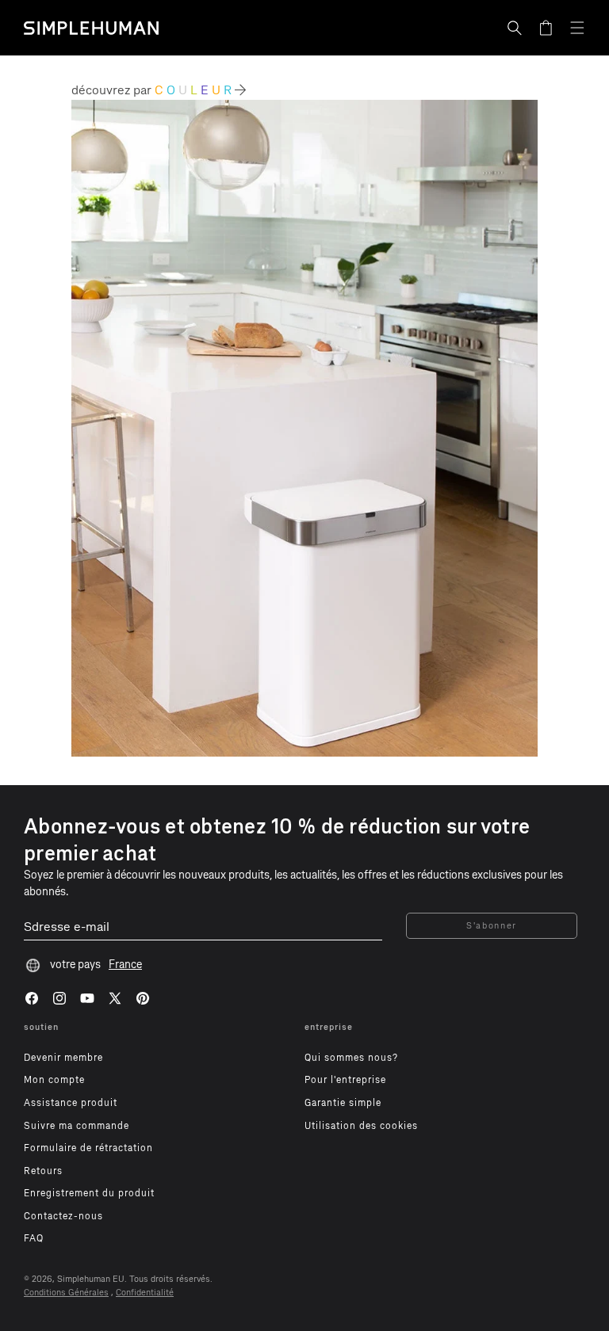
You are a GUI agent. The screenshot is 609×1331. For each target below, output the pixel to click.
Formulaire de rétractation (88, 1148)
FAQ (34, 1238)
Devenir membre (63, 1057)
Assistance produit (70, 1102)
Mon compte (54, 1079)
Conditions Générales (66, 1292)
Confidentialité (145, 1292)
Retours (43, 1171)
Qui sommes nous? (351, 1057)
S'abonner (491, 926)
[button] (514, 28)
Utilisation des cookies (361, 1125)
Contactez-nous (63, 1216)
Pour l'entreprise (345, 1079)
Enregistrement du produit (89, 1193)
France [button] (125, 964)
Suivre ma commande (76, 1125)
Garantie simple (342, 1102)
